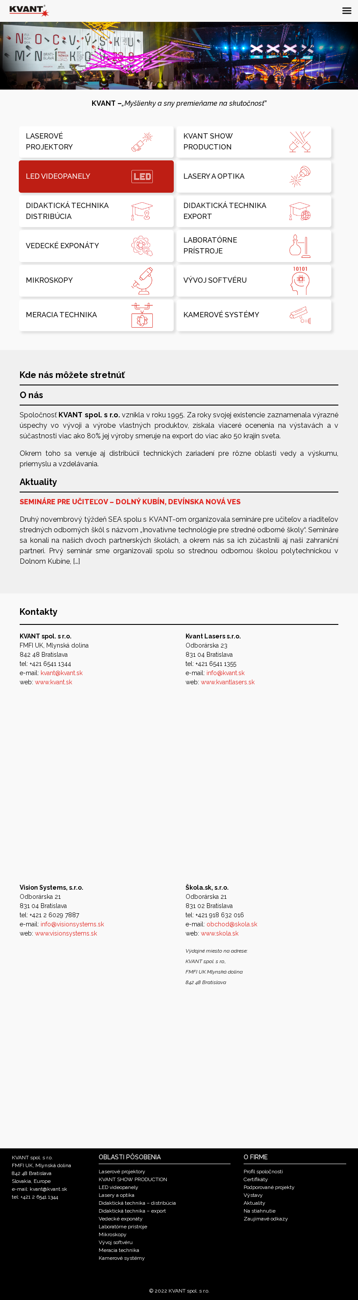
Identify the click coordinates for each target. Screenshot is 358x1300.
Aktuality (38, 482)
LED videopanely (118, 1187)
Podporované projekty (269, 1187)
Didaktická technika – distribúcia (137, 1203)
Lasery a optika (116, 1195)
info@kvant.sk (225, 672)
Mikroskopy (113, 1234)
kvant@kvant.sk (62, 672)
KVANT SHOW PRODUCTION (133, 1179)
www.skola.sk (219, 933)
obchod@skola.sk (232, 924)
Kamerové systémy (122, 1258)
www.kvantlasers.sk (228, 682)
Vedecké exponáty (121, 1219)
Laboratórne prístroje (123, 1227)
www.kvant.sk (53, 682)
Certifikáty (256, 1179)
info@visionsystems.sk (72, 924)
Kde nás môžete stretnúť (72, 375)
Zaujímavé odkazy (266, 1219)
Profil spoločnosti (263, 1171)
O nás (31, 395)
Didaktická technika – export (132, 1211)
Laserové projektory (122, 1171)
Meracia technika (119, 1250)
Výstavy (253, 1195)
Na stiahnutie (259, 1211)
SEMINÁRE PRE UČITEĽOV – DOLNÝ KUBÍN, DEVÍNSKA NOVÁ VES (130, 502)
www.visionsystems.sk (66, 933)
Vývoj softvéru (116, 1242)
